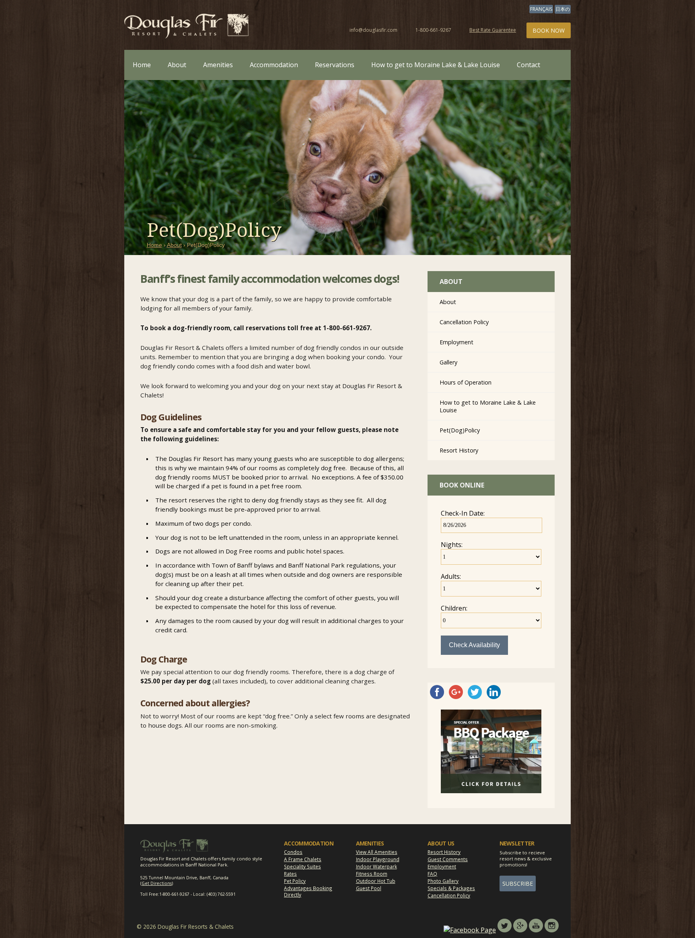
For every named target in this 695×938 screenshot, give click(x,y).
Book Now (549, 30)
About (177, 64)
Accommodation (274, 64)
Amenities (218, 64)
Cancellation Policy (464, 322)
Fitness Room (371, 873)
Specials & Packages (451, 888)
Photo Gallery (443, 881)
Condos (293, 852)
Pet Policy (295, 881)
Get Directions (157, 883)
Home (142, 64)
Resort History (459, 450)
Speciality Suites (302, 866)
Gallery (448, 362)
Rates (290, 873)
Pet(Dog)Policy (460, 430)
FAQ (432, 873)
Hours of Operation (465, 382)
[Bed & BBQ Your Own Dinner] (491, 791)
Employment (456, 342)
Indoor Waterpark (376, 866)
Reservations (334, 64)
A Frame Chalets (302, 859)
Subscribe (517, 883)
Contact (528, 64)
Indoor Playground (377, 859)
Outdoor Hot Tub (375, 881)
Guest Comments (448, 859)
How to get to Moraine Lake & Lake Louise (435, 64)
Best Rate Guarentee (492, 30)
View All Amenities (376, 852)
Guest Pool (368, 888)
